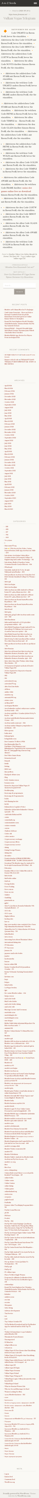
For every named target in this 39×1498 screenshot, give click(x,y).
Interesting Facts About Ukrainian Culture (18, 939)
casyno (7, 828)
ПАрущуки (8, 1421)
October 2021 (9, 468)
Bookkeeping (9, 790)
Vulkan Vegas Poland (12, 1373)
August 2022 (9, 440)
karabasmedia (9, 959)
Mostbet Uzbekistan (11, 1154)
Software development (12, 1311)
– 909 (7, 537)
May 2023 (8, 416)
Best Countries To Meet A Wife (15, 741)
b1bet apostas (9, 730)
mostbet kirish (9, 1106)
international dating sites (13, 942)
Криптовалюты (9, 1400)
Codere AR (8, 833)
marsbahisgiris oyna (11, 1018)
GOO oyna (8, 913)
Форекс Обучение (9, 1454)
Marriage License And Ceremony (16, 1010)
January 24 (8, 950)
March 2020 (9, 509)
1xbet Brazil (8, 609)
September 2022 (10, 438)
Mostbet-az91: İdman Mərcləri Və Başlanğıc (19, 309)
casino (7, 817)
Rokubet (7, 1294)
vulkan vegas (30, 256)
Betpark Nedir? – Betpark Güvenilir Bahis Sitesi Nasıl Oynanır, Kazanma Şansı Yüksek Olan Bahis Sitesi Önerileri (19, 330)
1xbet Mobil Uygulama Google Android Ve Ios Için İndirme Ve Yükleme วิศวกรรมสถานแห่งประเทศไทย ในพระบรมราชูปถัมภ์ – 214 (20, 629)
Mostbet (7, 1036)
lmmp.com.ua (9, 996)
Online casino (9, 1180)
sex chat (7, 1300)
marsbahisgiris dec (11, 1015)
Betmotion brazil (10, 758)
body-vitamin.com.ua (12, 780)
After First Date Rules (12, 686)
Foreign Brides (10, 884)
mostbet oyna (9, 1123)
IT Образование (9, 948)
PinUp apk (8, 1266)
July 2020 (8, 503)
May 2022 (8, 449)
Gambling (8, 897)
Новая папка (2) (9, 1410)
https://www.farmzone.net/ (18, 14)
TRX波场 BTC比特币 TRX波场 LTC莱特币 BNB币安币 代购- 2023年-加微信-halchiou (20, 362)
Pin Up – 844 (9, 1221)
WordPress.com (23, 1496)
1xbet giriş (8, 612)
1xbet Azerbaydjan (11, 587)
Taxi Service (9, 1313)
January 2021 (9, 490)
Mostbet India (9, 1100)
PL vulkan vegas (10, 1272)
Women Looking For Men (13, 1392)
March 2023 (9, 421)
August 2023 (9, 407)
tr (5, 1329)
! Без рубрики (8, 540)
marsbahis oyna (10, 1012)
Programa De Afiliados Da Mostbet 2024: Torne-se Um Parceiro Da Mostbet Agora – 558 (19, 1280)
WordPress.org (10, 1482)
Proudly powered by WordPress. (16, 1494)
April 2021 (8, 484)
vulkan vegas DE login (12, 1368)
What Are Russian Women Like (15, 1386)
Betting (7, 766)
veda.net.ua (8, 1348)
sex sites (7, 1302)
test (6, 1316)
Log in (7, 1474)
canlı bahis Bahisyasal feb (13, 814)
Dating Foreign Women (12, 850)
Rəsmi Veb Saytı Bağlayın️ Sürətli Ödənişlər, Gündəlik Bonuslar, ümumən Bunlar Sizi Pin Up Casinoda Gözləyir (19, 323)
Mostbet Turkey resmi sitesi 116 (15, 1149)
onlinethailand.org (11, 1191)
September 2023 (10, 405)
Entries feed (9, 1477)
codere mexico (9, 836)
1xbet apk (8, 582)
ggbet (6, 903)
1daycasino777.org (10, 546)
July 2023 (8, 410)
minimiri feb (9, 1028)
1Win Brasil (8, 567)
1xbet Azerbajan (10, 584)
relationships (9, 1284)
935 (6, 678)
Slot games (8, 1305)
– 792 (6, 535)
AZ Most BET (9, 703)
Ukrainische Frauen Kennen (14, 1337)
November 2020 (10, 492)
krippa (7, 982)
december (8, 856)
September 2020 (10, 498)
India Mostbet (9, 934)
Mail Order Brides (11, 1001)
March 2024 (9, 388)
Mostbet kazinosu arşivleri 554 (15, 1103)
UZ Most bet (9, 1342)
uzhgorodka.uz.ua (11, 1345)
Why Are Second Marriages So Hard (17, 1389)
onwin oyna (8, 1194)
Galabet (7, 895)
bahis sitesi (8, 733)
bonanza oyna (9, 783)
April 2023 (8, 418)
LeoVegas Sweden (11, 987)
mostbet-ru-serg (10, 1162)
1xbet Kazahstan (10, 619)
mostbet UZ (8, 1151)
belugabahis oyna (10, 739)
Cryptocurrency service (13, 845)
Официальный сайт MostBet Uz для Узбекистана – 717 (20, 1418)
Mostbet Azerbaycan (11, 1071)
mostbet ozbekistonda (12, 1126)
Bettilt (6, 763)
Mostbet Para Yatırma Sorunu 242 (16, 1129)
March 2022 (9, 454)
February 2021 (9, 487)
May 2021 (8, 481)
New (6, 1164)
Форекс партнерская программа (13, 1456)
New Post (8, 1167)
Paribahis (8, 1202)
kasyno (7, 961)
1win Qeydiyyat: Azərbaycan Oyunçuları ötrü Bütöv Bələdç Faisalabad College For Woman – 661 (20, 577)
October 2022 (9, 435)
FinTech (7, 881)
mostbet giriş (9, 1088)
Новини (7, 1413)
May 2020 (8, 506)
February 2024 (10, 391)
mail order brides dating (13, 1004)
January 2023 (9, 427)
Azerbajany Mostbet (11, 706)
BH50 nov (8, 769)
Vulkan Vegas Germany (12, 1370)
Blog (6, 777)
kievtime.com (9, 976)
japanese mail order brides (13, 953)
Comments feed (10, 1479)
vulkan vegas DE (19, 258)
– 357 (6, 532)
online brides (9, 1178)
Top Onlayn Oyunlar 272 (13, 1321)
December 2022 (10, 429)
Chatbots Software (11, 831)
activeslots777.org (10, 684)
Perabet (7, 1218)
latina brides (9, 985)
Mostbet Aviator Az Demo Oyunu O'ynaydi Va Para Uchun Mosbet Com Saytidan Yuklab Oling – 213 (20, 1053)
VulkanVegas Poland (11, 1383)
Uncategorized (10, 1339)
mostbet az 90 (9, 1065)
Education (8, 868)
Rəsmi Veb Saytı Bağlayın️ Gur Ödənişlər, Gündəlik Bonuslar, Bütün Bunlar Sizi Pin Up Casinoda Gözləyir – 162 (20, 1289)
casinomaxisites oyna (12, 822)
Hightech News (10, 916)
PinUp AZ (8, 1269)
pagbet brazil (9, 1199)
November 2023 (10, 399)
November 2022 (10, 432)
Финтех (7, 1448)
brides (7, 799)
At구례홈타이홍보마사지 (12, 355)
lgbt (6, 990)
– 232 (6, 529)
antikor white (9, 692)
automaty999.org (10, 697)
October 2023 (9, 402)
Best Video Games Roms (13, 755)
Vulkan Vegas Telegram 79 (13, 1376)
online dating (9, 1186)
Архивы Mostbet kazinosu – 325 (15, 1394)
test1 (6, 1319)
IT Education (9, 945)
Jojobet (7, 956)
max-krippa (9, 1020)
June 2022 (8, 446)
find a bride (8, 875)
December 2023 (10, 396)
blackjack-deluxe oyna (12, 774)
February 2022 (10, 457)
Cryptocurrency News (12, 842)
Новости (7, 1416)
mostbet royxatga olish (12, 1146)
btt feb (7, 804)
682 (6, 675)
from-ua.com (9, 892)
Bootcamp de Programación (14, 796)
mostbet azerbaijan (11, 1068)
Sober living (9, 1308)
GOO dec (8, 911)
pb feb (7, 1213)
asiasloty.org (9, 695)
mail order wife (10, 1007)
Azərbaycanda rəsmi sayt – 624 (15, 723)
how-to (7, 921)
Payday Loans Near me (12, 1210)
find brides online (10, 878)
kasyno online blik (11, 964)
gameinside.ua (9, 900)
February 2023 (10, 424)
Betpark (7, 761)
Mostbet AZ (8, 1062)
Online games (9, 1189)
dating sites (8, 853)
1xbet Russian (9, 648)
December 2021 (10, 462)
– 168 (6, 526)
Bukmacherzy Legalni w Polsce (15, 807)
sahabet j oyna (9, 1297)
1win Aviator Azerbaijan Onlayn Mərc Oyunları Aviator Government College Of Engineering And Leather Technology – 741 (19, 557)
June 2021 (8, 479)
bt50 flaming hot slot (11, 801)
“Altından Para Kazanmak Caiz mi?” (19, 266)
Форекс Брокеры (9, 1451)
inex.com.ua (9, 937)
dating (7, 847)
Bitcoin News (9, 772)
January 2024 (9, 394)
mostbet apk (9, 1038)
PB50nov (8, 1215)
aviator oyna (9, 700)
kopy (6, 979)
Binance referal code (11, 360)
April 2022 (8, 451)
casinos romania (10, 825)
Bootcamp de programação (14, 793)
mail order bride (10, 999)
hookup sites (9, 919)
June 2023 (8, 413)
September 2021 (10, 470)
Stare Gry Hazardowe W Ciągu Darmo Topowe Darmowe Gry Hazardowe (19, 274)
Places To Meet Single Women (15, 1275)
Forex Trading (9, 886)
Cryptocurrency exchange (13, 839)
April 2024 (8, 385)
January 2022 (9, 460)
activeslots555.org (10, 681)
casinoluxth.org (10, 820)
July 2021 (8, 476)
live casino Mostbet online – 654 (15, 993)
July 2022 (8, 443)
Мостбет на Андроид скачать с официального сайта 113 (19, 1403)
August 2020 (9, 501)
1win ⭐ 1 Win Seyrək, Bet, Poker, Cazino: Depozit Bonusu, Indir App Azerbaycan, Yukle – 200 (20, 550)
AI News (7, 689)
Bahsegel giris (9, 736)
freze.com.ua (9, 889)
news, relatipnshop (11, 1170)
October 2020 (9, 495)
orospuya (8, 1197)
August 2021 (9, 473)
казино (6, 1397)
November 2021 (10, 465)
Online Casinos (10, 1183)
